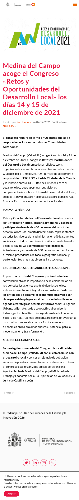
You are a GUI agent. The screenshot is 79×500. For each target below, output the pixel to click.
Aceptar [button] (11, 493)
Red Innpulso (24, 122)
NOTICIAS (9, 125)
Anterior (9, 392)
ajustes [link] (33, 486)
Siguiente (69, 392)
